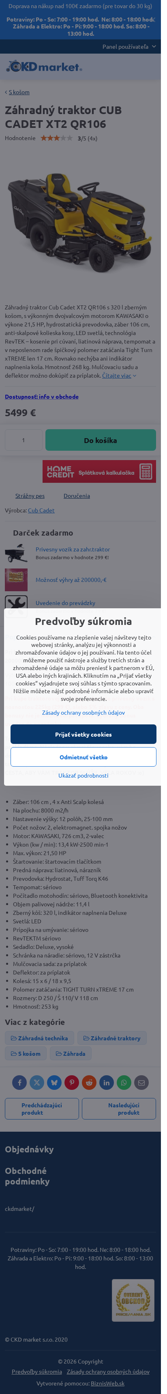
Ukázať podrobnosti (83, 775)
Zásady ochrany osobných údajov (83, 712)
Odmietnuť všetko (84, 757)
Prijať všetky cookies (83, 734)
